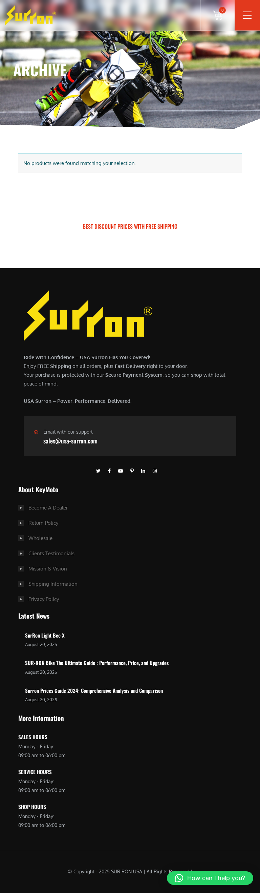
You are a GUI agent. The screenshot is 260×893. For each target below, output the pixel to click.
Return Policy (43, 523)
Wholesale (40, 538)
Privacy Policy (43, 599)
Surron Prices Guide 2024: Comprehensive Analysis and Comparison (94, 690)
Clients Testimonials (51, 553)
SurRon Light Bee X (45, 635)
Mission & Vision (47, 568)
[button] (210, 878)
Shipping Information (53, 584)
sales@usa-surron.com (70, 440)
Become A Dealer (48, 507)
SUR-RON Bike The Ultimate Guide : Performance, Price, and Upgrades (97, 662)
